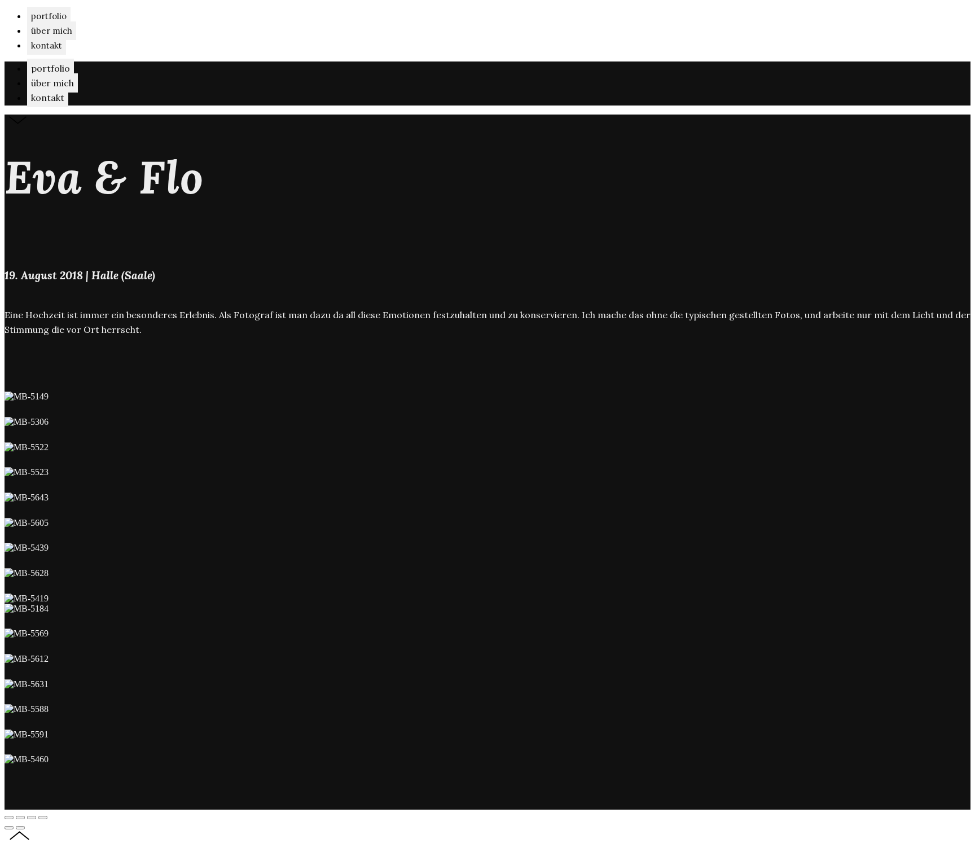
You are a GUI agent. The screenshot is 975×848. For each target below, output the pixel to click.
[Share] (20, 817)
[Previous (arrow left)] (9, 827)
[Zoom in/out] (42, 817)
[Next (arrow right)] (20, 827)
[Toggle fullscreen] (31, 817)
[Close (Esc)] (9, 817)
